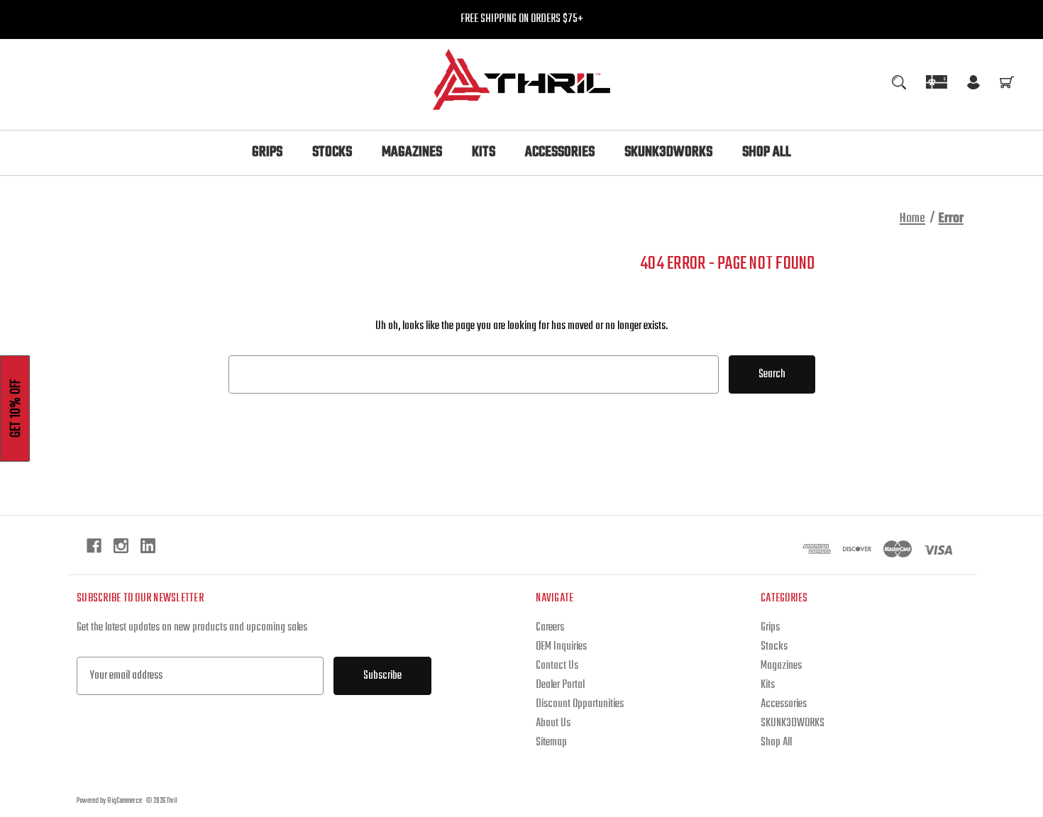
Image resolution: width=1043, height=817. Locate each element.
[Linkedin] (147, 545)
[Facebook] (94, 545)
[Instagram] (121, 545)
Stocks (332, 152)
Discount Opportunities (580, 704)
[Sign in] (973, 84)
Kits (483, 152)
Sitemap (551, 742)
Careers (550, 627)
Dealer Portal (560, 685)
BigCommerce (124, 801)
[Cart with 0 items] (1007, 84)
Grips (267, 152)
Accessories (560, 152)
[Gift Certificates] (936, 81)
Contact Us (557, 666)
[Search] (899, 82)
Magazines (412, 152)
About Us (553, 723)
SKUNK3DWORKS (668, 152)
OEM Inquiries (561, 647)
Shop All (766, 152)
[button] (15, 408)
